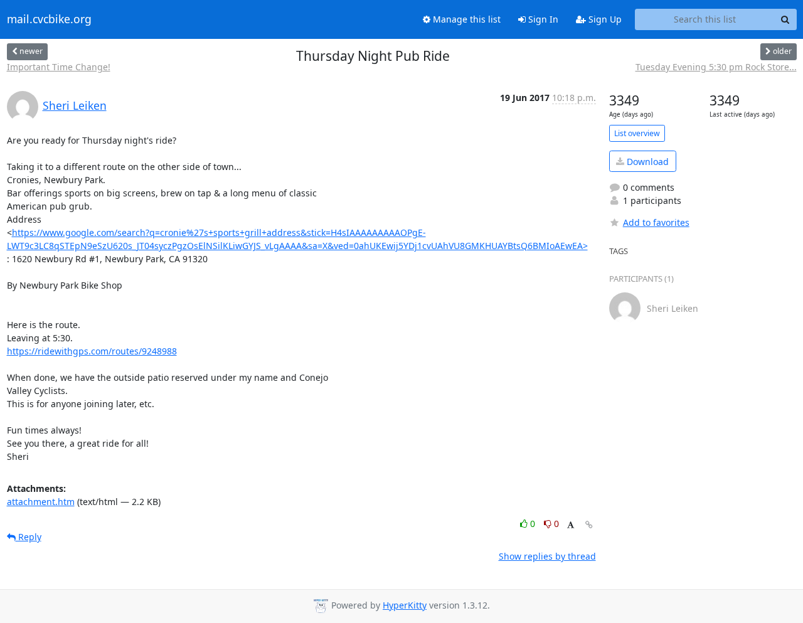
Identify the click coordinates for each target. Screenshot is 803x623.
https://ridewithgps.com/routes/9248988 (92, 351)
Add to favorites (656, 222)
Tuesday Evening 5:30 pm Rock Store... (716, 67)
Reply (28, 537)
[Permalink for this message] (589, 524)
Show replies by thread (547, 556)
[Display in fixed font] (570, 525)
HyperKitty (405, 605)
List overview (637, 133)
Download (646, 162)
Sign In (542, 19)
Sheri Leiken (75, 105)
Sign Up (604, 19)
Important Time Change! (58, 67)
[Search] (785, 19)
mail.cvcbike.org (49, 19)
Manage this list (465, 19)
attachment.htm (41, 502)
